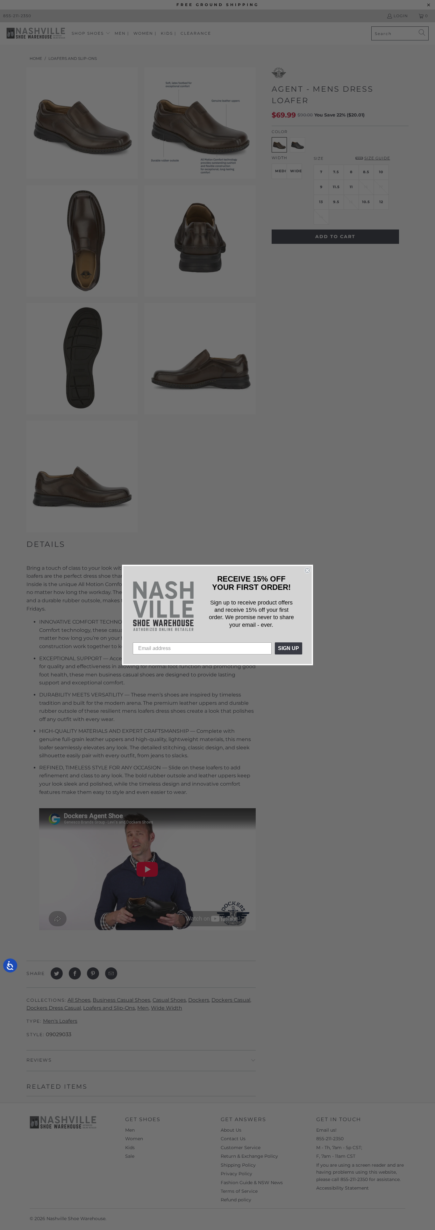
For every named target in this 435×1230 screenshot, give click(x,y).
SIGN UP (288, 648)
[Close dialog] (307, 570)
